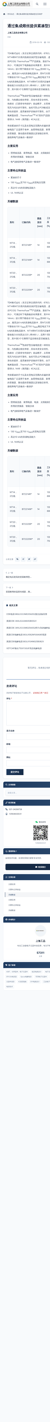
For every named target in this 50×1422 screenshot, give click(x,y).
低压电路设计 (36, 972)
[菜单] (45, 4)
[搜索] (37, 4)
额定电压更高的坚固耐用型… (18, 577)
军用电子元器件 (41, 977)
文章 (40, 956)
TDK (9, 302)
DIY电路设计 (34, 982)
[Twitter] (29, 559)
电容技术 (9, 987)
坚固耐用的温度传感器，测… (18, 591)
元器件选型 (10, 982)
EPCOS (11, 61)
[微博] (23, 559)
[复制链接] (35, 559)
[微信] (17, 559)
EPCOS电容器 (11, 977)
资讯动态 (10, 14)
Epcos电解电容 (26, 977)
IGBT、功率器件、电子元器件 (17, 972)
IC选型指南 (22, 982)
